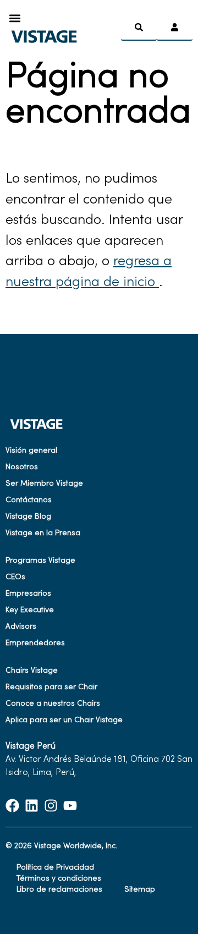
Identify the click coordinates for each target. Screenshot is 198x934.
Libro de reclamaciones (59, 889)
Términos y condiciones (58, 878)
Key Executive (30, 610)
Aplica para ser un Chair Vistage (64, 720)
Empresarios (28, 593)
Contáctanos (29, 500)
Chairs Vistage (32, 670)
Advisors (21, 626)
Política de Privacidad (55, 867)
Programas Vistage (40, 560)
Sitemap (139, 889)
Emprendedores (35, 643)
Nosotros (22, 467)
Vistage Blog (28, 516)
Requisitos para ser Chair (51, 687)
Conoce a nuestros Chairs (53, 703)
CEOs (15, 577)
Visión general (31, 450)
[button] (15, 18)
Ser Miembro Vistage (44, 483)
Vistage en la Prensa (43, 533)
